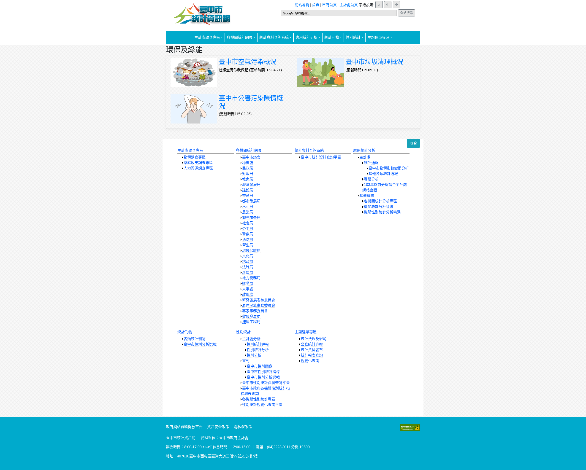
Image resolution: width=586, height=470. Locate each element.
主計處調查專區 (190, 150)
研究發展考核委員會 (258, 300)
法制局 (247, 267)
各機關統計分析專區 (380, 201)
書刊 (246, 361)
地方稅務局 (251, 278)
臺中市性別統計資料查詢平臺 (266, 383)
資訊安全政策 (218, 427)
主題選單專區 (306, 332)
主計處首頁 (348, 5)
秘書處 (247, 163)
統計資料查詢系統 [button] (274, 37)
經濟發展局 (251, 185)
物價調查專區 (195, 157)
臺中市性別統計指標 (263, 372)
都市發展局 (251, 201)
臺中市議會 (251, 157)
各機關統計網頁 (249, 150)
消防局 (247, 240)
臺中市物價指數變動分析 (389, 168)
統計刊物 (184, 332)
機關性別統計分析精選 (382, 212)
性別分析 (254, 355)
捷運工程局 (251, 322)
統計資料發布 (312, 350)
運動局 (247, 283)
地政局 (247, 261)
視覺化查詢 (310, 361)
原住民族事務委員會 (258, 305)
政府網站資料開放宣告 (184, 427)
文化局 (247, 256)
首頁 (315, 5)
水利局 (247, 207)
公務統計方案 (312, 344)
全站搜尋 (406, 13)
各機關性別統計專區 (258, 399)
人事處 (247, 289)
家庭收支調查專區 (198, 163)
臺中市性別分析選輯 (200, 344)
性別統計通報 (258, 344)
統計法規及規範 (313, 339)
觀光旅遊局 (251, 218)
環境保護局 (251, 250)
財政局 (247, 174)
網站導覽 (302, 5)
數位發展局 (251, 316)
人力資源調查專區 (198, 168)
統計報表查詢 (312, 355)
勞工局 (247, 229)
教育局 (247, 179)
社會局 (247, 223)
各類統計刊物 (195, 339)
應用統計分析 (306, 37)
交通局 (247, 196)
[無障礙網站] (410, 428)
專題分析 (371, 179)
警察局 (247, 234)
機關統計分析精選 (378, 207)
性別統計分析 (258, 350)
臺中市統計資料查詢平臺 (321, 157)
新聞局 (247, 272)
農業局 (247, 212)
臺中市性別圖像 (259, 366)
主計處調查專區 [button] (207, 37)
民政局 (247, 168)
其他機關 (366, 196)
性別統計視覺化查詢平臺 (262, 405)
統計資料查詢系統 (309, 150)
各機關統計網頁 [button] (239, 37)
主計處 (364, 157)
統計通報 (371, 163)
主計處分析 (251, 339)
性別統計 (353, 37)
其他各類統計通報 (383, 174)
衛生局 (247, 245)
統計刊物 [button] (331, 37)
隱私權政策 (243, 427)
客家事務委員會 (255, 311)
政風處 (247, 294)
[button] (413, 143)
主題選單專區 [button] (378, 37)
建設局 (247, 190)
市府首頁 (329, 5)
